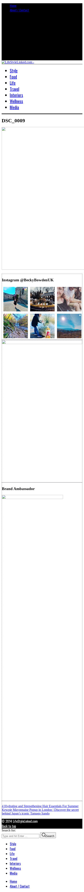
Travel (13, 858)
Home (13, 5)
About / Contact (19, 10)
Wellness (15, 868)
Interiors (15, 863)
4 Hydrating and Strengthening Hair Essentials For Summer (40, 806)
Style (13, 843)
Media (13, 873)
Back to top (9, 826)
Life (12, 853)
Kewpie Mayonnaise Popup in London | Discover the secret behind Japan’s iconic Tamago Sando (40, 811)
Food (12, 848)
